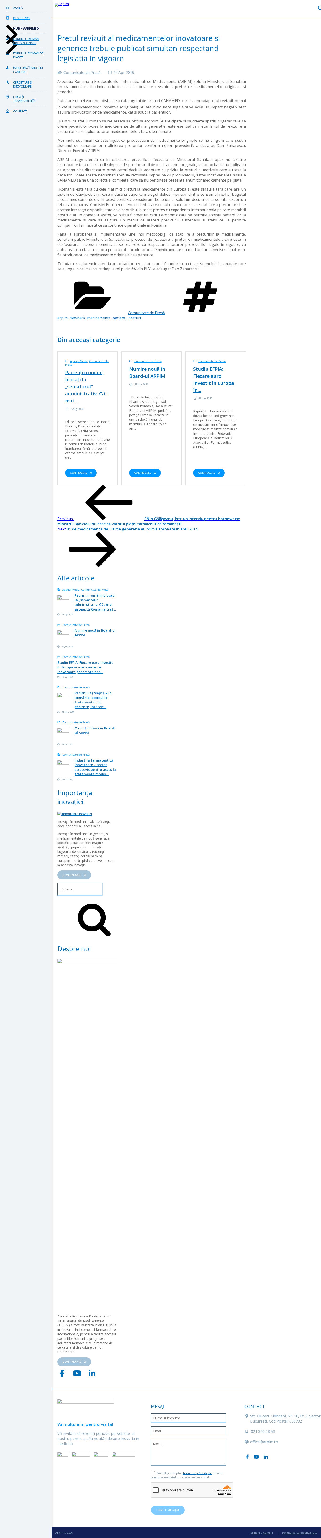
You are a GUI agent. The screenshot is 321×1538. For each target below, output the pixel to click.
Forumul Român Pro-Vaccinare (26, 41)
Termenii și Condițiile (197, 1473)
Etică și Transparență (24, 99)
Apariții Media (79, 361)
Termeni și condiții (261, 1532)
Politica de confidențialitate (299, 1532)
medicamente (99, 318)
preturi (134, 318)
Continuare (78, 472)
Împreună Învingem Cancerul (28, 70)
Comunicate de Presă (82, 72)
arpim (62, 318)
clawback (77, 318)
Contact (20, 111)
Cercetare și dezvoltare (22, 84)
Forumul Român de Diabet (28, 55)
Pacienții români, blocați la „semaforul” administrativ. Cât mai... (86, 386)
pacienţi (119, 318)
